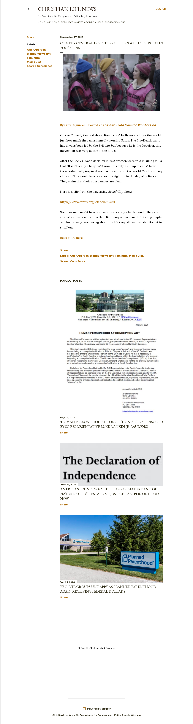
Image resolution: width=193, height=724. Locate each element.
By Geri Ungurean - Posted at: (108, 125)
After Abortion (36, 49)
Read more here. (71, 237)
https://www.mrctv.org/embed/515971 (87, 202)
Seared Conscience (39, 66)
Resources (68, 22)
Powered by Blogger (99, 708)
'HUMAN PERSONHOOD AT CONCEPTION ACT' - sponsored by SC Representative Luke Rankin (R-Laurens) (111, 424)
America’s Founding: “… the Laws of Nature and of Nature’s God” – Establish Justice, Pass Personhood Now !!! (109, 494)
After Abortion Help (89, 22)
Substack (111, 22)
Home (41, 22)
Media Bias (34, 62)
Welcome (53, 22)
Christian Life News (67, 8)
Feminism (33, 57)
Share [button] (31, 37)
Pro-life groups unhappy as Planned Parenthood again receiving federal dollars (108, 589)
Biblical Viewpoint (39, 53)
